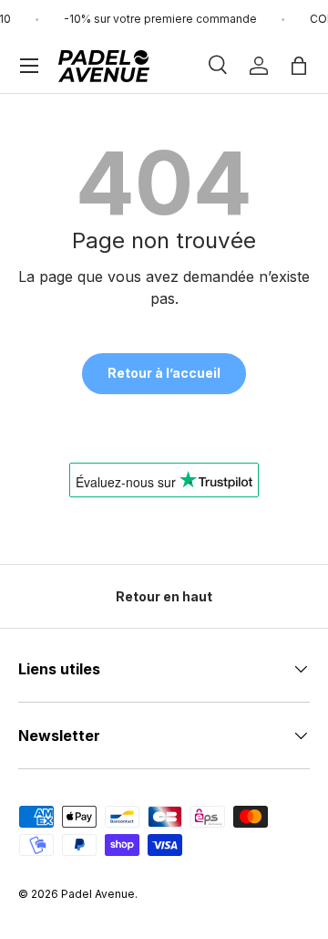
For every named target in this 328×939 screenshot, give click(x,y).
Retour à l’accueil (164, 373)
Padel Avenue (98, 894)
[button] (299, 66)
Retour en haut (164, 596)
